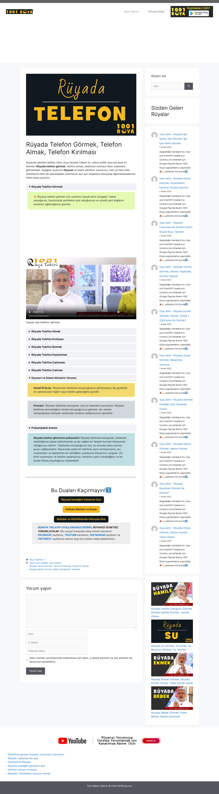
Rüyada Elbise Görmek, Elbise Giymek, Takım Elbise (175, 533)
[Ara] (188, 86)
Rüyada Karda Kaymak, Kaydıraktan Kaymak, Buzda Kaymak (175, 183)
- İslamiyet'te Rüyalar (18, 762)
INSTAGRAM (97, 534)
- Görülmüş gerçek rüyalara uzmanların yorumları (35, 754)
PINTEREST (45, 538)
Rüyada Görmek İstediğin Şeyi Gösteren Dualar (176, 404)
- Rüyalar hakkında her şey (22, 758)
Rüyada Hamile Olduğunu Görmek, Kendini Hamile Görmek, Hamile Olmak (172, 612)
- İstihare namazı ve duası (21, 769)
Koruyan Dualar (157, 11)
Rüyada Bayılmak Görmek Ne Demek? (171, 488)
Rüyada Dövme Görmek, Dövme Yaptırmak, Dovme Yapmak (175, 271)
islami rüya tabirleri (38, 563)
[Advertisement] (109, 42)
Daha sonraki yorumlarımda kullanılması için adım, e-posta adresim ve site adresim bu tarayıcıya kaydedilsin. (80, 659)
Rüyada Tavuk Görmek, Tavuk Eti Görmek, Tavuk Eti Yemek (59, 566)
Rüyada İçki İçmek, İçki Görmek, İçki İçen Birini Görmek (173, 139)
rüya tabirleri (55, 563)
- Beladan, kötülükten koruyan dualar (28, 773)
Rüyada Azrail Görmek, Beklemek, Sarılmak (174, 360)
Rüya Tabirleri (131, 11)
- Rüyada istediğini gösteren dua (25, 765)
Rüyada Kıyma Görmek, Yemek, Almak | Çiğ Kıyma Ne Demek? (175, 316)
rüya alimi (165, 134)
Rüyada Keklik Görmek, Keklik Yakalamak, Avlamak (54, 569)
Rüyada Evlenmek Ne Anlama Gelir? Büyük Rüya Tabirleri (175, 227)
